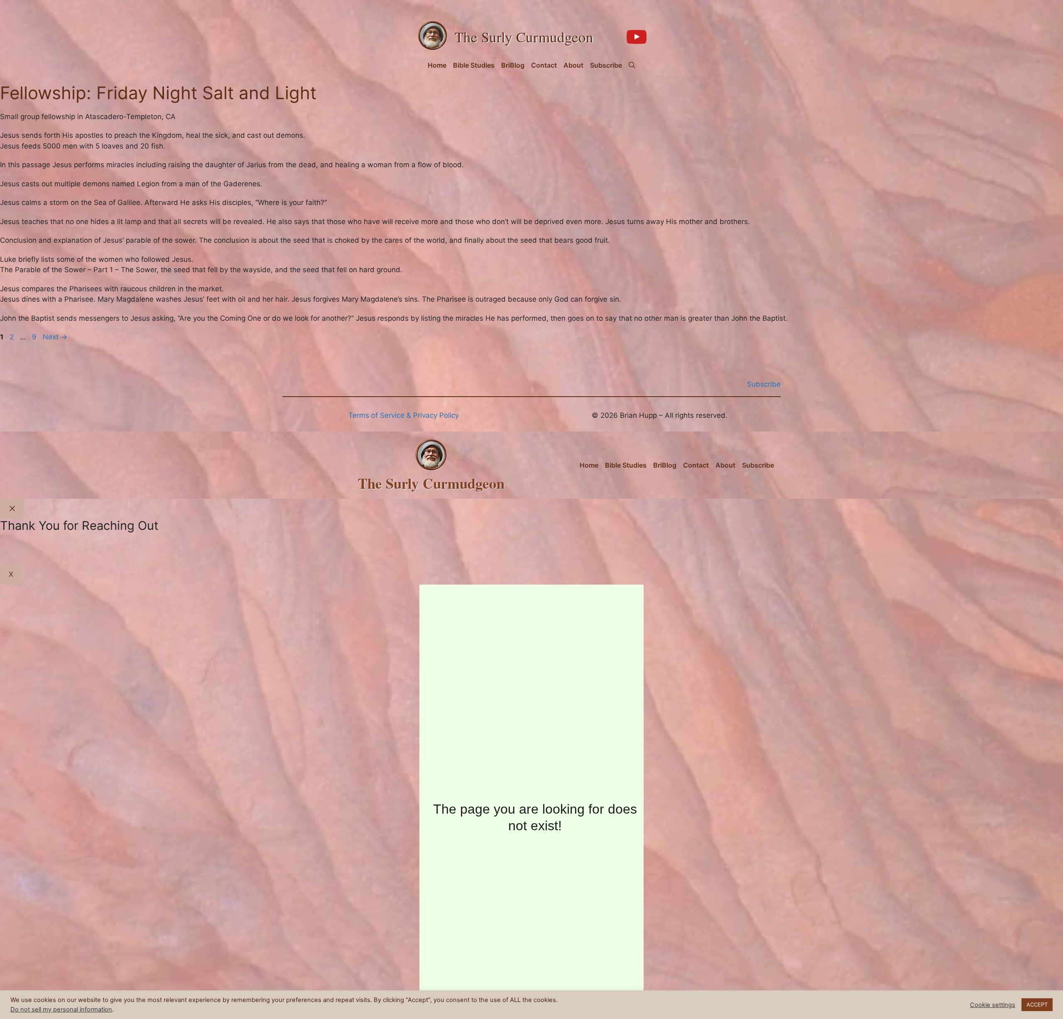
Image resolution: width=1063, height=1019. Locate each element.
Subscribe (606, 65)
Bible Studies (474, 65)
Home (437, 65)
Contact (544, 65)
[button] (632, 65)
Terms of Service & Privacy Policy (403, 415)
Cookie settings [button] (992, 1005)
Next (55, 337)
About (573, 65)
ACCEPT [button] (1037, 1004)
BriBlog (512, 65)
